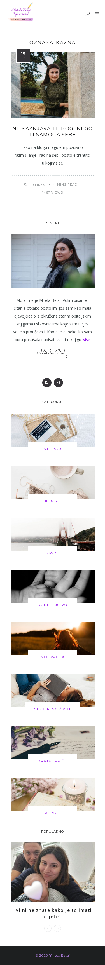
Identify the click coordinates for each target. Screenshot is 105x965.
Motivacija (53, 657)
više (86, 339)
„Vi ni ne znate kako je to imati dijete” (52, 913)
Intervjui (52, 449)
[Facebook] (47, 382)
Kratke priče (52, 761)
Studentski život (52, 709)
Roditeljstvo (52, 605)
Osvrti (52, 553)
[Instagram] (58, 382)
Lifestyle (52, 501)
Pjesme (52, 813)
